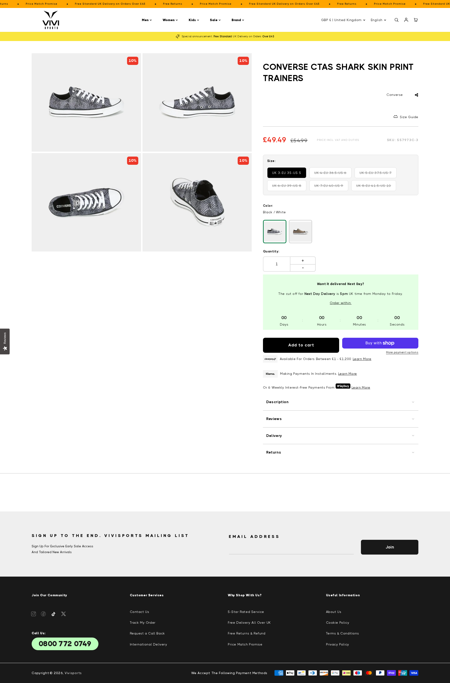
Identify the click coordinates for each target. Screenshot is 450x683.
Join (390, 547)
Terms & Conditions (342, 633)
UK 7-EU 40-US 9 (331, 187)
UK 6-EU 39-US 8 (289, 187)
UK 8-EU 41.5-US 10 (375, 187)
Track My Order (143, 622)
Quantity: (271, 251)
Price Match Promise (245, 644)
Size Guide (409, 117)
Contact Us (139, 612)
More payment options (402, 352)
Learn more (347, 373)
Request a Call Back (147, 633)
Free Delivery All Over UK (249, 622)
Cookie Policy (337, 622)
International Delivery (148, 644)
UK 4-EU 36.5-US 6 (333, 174)
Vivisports (73, 673)
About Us (333, 612)
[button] (147, 20)
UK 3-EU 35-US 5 (286, 173)
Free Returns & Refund (247, 633)
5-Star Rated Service (246, 612)
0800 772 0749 (65, 644)
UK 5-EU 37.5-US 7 (378, 174)
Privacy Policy (337, 644)
